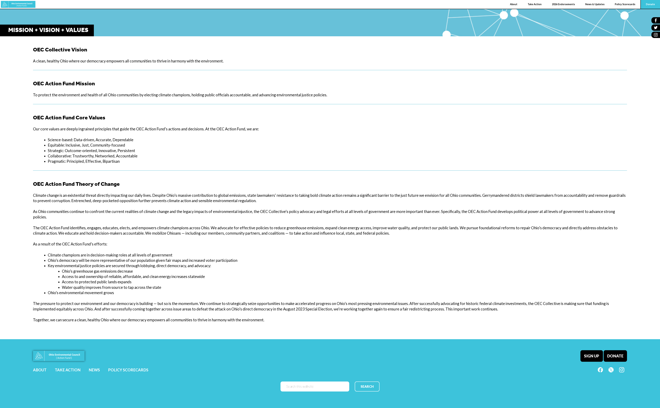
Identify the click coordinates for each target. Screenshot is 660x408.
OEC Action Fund (18, 4)
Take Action (67, 370)
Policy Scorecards (128, 370)
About (40, 370)
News (94, 370)
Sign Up (591, 356)
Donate (615, 356)
